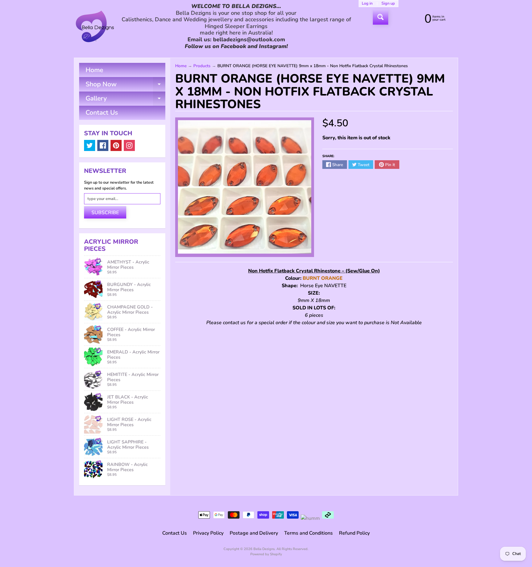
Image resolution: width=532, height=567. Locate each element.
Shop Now (125, 85)
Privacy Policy (208, 533)
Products (202, 66)
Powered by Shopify (266, 554)
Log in (367, 4)
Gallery (125, 100)
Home (94, 70)
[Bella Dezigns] (95, 26)
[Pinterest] (116, 145)
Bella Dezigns (264, 549)
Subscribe (105, 212)
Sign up (388, 4)
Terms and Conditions (308, 533)
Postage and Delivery (254, 533)
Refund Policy (354, 533)
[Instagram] (129, 145)
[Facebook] (102, 145)
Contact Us (102, 112)
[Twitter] (89, 145)
